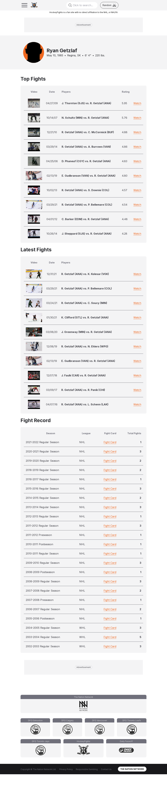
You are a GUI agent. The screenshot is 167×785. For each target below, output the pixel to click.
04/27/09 (52, 103)
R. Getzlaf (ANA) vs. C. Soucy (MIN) (84, 303)
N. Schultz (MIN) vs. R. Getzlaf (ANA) (85, 117)
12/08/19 (51, 346)
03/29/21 (51, 204)
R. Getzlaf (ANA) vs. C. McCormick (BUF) (88, 132)
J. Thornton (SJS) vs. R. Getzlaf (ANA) (86, 103)
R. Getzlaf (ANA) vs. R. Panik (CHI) (83, 390)
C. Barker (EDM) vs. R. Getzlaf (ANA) (85, 219)
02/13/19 (52, 175)
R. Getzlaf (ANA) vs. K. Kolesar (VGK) (85, 274)
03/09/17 (51, 390)
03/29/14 (51, 146)
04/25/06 (52, 161)
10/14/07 (51, 117)
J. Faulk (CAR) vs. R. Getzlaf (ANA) (83, 375)
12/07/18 (51, 375)
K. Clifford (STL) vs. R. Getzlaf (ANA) (85, 317)
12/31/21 (52, 274)
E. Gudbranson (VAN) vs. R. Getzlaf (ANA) (88, 175)
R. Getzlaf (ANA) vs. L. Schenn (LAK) (84, 404)
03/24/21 (51, 303)
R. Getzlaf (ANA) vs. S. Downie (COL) (85, 190)
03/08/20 (51, 332)
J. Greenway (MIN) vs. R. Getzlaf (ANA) (86, 332)
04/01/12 (51, 219)
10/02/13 (52, 190)
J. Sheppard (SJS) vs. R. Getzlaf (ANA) (87, 233)
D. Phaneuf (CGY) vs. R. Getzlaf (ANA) (86, 161)
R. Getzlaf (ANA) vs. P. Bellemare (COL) (87, 204)
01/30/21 (51, 317)
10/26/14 (51, 233)
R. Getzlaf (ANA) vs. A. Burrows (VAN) (86, 146)
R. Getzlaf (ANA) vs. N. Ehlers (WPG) (84, 346)
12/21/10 (52, 132)
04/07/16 (51, 404)
